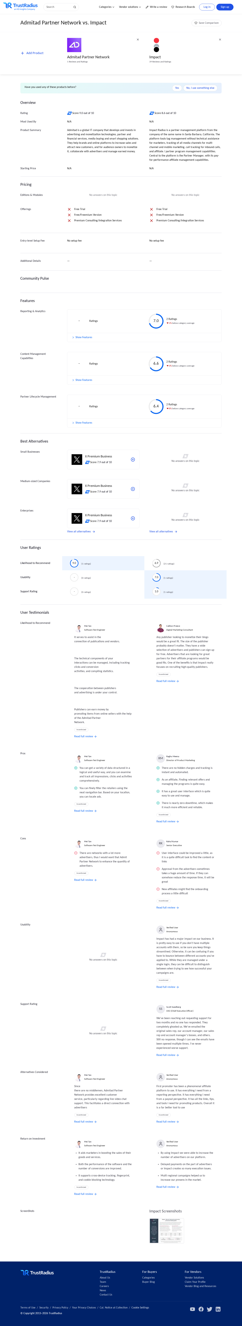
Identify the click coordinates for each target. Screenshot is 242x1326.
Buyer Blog (148, 1282)
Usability (25, 577)
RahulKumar (172, 841)
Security (44, 1307)
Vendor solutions (128, 7)
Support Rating (28, 591)
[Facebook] (201, 1309)
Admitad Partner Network (88, 57)
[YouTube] (192, 1309)
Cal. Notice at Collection (114, 1307)
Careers (104, 1286)
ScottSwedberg (173, 1007)
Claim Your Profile (195, 1282)
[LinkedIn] (218, 1309)
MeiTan (87, 626)
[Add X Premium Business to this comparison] (133, 459)
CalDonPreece (173, 626)
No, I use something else (200, 88)
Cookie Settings (140, 1307)
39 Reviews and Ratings (160, 62)
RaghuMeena (172, 756)
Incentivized (81, 730)
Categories (105, 7)
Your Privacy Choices (84, 1307)
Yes (177, 88)
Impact (155, 57)
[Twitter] (209, 1309)
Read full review (83, 736)
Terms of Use (27, 1307)
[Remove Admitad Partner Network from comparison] (137, 39)
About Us (105, 1277)
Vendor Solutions (194, 1277)
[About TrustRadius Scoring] (69, 113)
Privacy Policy (60, 1307)
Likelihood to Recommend (35, 563)
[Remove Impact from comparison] (220, 39)
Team (103, 1282)
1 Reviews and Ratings (77, 62)
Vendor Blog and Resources (200, 1286)
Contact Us (106, 1294)
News (103, 1290)
